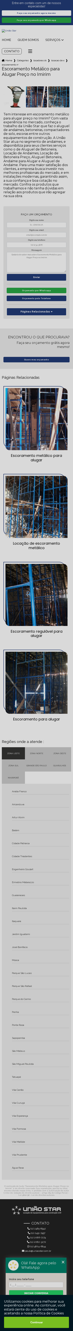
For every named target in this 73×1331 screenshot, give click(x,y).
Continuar (36, 1322)
